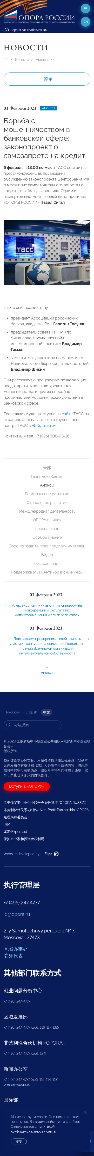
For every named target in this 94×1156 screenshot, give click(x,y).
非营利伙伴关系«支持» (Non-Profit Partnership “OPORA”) (47, 810)
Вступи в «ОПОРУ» (26, 786)
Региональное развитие (47, 494)
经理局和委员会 (15, 817)
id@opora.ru (17, 914)
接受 (18, 1141)
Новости (22, 60)
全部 (47, 467)
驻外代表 (13, 956)
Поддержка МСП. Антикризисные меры (47, 572)
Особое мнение (47, 537)
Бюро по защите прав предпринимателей (47, 546)
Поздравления (47, 563)
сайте (67, 414)
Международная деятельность (47, 511)
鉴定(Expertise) (15, 832)
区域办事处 (16, 949)
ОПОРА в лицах (47, 520)
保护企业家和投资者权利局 (24, 839)
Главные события (47, 476)
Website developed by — (28, 854)
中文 (46, 712)
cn (86, 21)
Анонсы (42, 60)
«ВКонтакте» (44, 425)
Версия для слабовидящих (28, 30)
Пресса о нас (47, 528)
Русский (13, 712)
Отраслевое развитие (47, 502)
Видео (47, 555)
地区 (7, 824)
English (31, 712)
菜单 (48, 79)
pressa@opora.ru (17, 1084)
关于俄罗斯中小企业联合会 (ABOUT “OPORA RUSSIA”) (45, 803)
